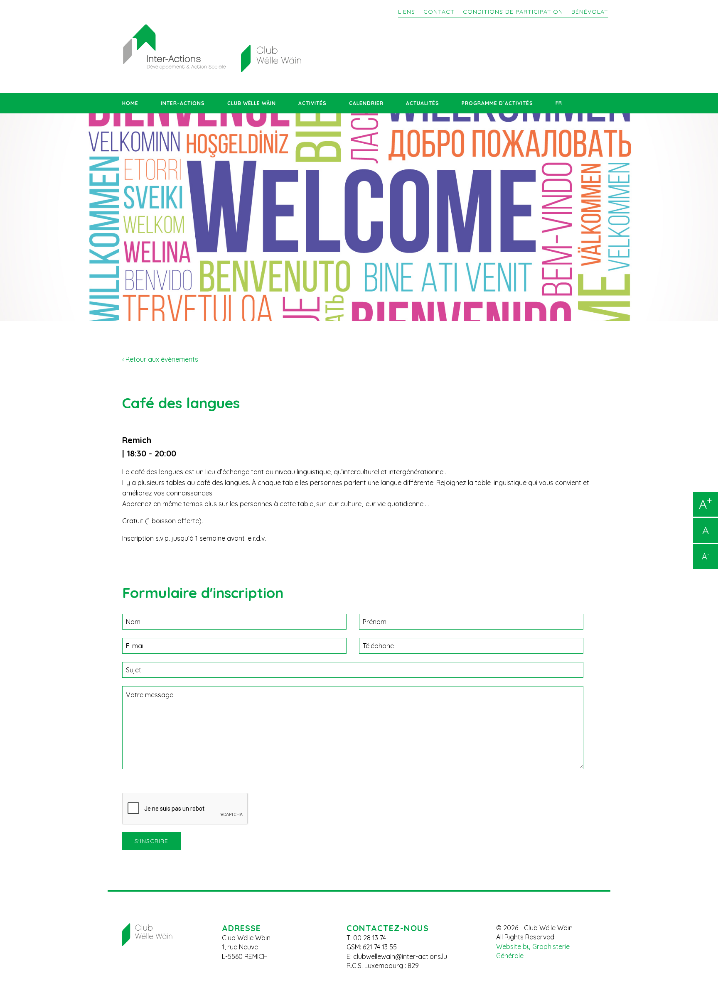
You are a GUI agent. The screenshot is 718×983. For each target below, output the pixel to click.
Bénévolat (589, 11)
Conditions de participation (513, 11)
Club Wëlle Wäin (251, 103)
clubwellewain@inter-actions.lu (400, 956)
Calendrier (366, 103)
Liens (406, 11)
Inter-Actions (183, 103)
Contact (439, 11)
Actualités (422, 103)
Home (130, 103)
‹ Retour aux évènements (160, 359)
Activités (312, 103)
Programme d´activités (497, 103)
